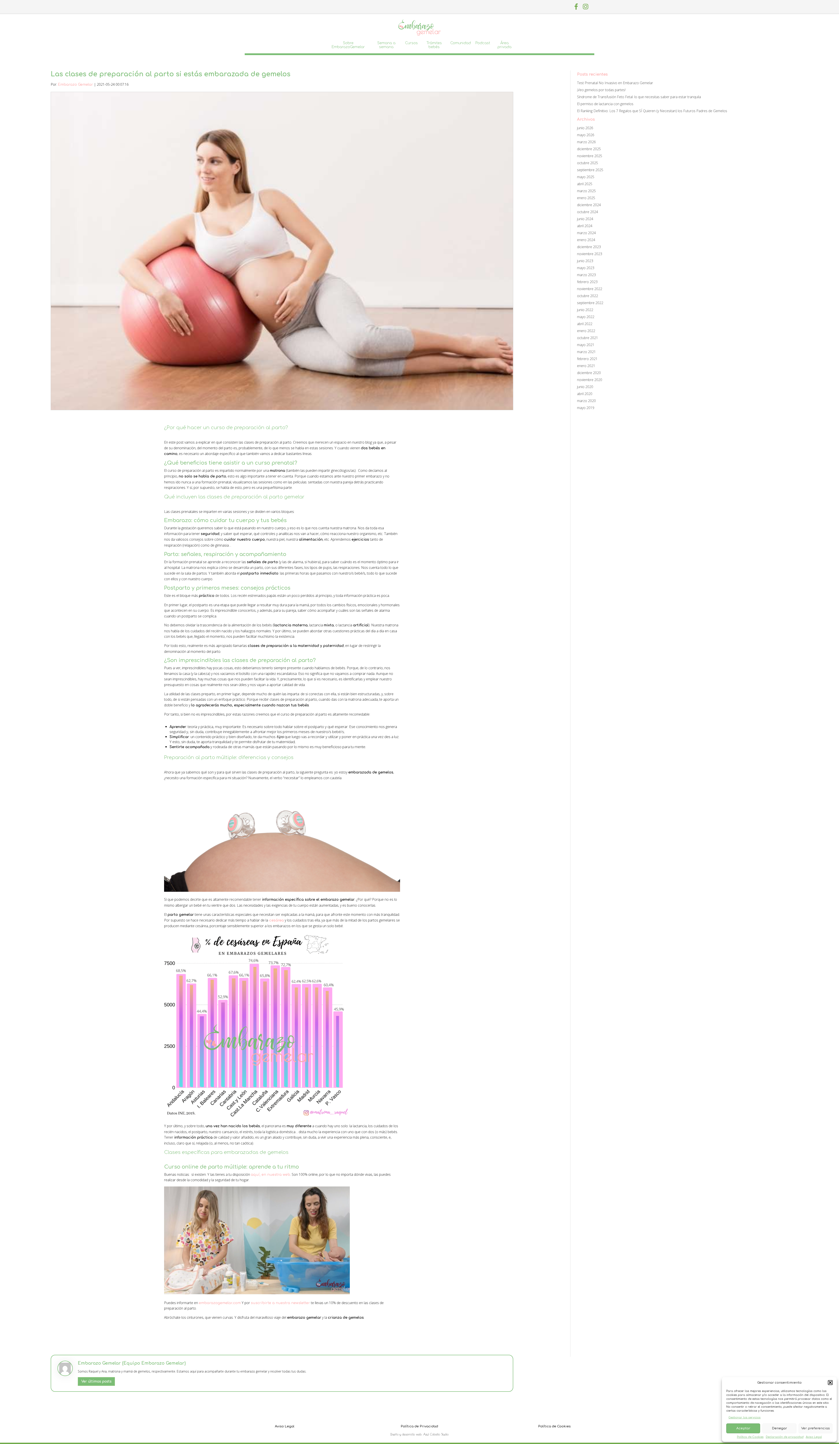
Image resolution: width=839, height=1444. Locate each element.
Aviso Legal (814, 1437)
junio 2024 (585, 218)
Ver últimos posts (96, 1381)
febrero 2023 (587, 281)
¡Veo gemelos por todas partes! (601, 89)
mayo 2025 (585, 176)
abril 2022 (584, 323)
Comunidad (460, 43)
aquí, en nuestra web (270, 1175)
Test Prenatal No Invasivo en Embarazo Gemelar (615, 82)
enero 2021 (586, 365)
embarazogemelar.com (220, 1303)
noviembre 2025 (589, 155)
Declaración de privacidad (785, 1437)
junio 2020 (585, 386)
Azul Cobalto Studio (436, 1434)
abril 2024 (584, 225)
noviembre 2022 (589, 288)
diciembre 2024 (589, 204)
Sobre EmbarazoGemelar (348, 45)
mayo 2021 (585, 344)
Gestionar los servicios (744, 1417)
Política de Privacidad (419, 1426)
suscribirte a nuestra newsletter (280, 1303)
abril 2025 (584, 183)
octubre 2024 (587, 211)
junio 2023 (585, 260)
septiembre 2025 (590, 169)
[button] (830, 1382)
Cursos (411, 43)
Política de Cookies (750, 1437)
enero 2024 (586, 239)
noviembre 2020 (589, 379)
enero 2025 (586, 197)
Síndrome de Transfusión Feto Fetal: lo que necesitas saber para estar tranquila (639, 96)
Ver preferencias (815, 1428)
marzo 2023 (586, 274)
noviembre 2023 (589, 253)
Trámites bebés (434, 45)
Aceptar (743, 1428)
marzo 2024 (586, 232)
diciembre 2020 (589, 372)
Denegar (779, 1428)
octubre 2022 (587, 295)
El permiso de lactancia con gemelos (605, 103)
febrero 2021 (587, 358)
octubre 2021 (587, 337)
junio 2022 (585, 309)
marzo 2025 (586, 190)
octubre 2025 (587, 162)
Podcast (482, 43)
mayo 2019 (585, 407)
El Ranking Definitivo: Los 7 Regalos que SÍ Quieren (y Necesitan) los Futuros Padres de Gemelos (652, 110)
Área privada (504, 45)
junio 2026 (585, 127)
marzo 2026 (586, 141)
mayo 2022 (585, 316)
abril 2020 (584, 393)
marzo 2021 (586, 351)
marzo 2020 (586, 400)
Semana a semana (386, 45)
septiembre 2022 (590, 302)
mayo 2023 (585, 267)
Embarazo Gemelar (75, 85)
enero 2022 (586, 330)
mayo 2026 (585, 134)
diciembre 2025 (589, 148)
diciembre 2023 (589, 246)
